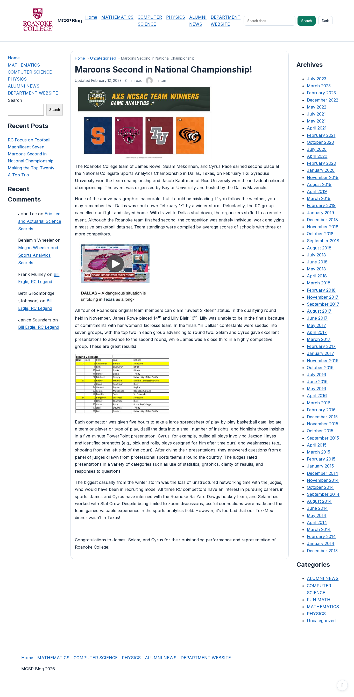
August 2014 (319, 501)
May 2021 (316, 121)
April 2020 (317, 156)
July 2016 (316, 374)
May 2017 (316, 325)
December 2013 (322, 550)
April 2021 (317, 128)
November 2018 (322, 226)
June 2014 (317, 508)
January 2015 (320, 466)
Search (306, 21)
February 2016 (321, 409)
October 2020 (320, 142)
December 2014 (322, 473)
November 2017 (322, 297)
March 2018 (318, 283)
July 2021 (316, 114)
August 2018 (319, 247)
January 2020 (321, 170)
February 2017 (321, 346)
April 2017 (317, 332)
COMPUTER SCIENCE (30, 72)
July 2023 (316, 78)
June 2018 (317, 261)
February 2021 (321, 135)
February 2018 (321, 290)
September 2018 (323, 240)
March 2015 (318, 452)
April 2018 (317, 276)
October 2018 (320, 233)
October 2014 (320, 487)
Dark (325, 21)
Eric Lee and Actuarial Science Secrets (39, 221)
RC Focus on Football (29, 139)
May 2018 (316, 268)
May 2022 (316, 107)
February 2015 (321, 459)
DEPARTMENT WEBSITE (33, 93)
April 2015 (317, 445)
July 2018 (316, 254)
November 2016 (322, 360)
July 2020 (317, 149)
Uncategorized (103, 58)
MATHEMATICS (117, 17)
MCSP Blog (70, 20)
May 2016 (316, 388)
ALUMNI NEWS (23, 86)
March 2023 (319, 86)
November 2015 (322, 424)
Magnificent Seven (26, 146)
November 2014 (323, 480)
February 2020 (321, 163)
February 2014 (321, 536)
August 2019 (319, 184)
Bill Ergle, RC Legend (38, 327)
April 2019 (317, 191)
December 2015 (322, 416)
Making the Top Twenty (31, 168)
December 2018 (322, 219)
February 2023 (321, 93)
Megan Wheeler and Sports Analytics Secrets (38, 255)
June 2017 (317, 318)
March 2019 (318, 198)
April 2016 (317, 395)
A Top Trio (18, 175)
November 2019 (322, 177)
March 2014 (319, 529)
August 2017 (319, 311)
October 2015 (320, 431)
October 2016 (320, 367)
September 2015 (323, 438)
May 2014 (316, 515)
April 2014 (317, 522)
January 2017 (320, 353)
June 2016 (317, 381)
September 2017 (323, 304)
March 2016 (318, 402)
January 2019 (320, 212)
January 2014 (320, 543)
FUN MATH (318, 599)
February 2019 (321, 205)
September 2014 (323, 494)
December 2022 (322, 100)
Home (91, 17)
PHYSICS (175, 17)
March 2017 (318, 339)
